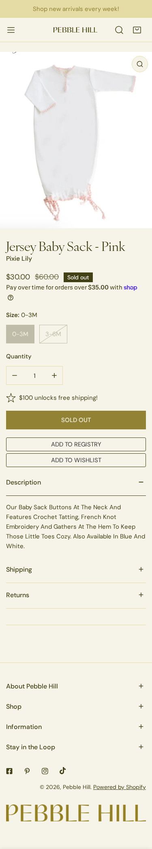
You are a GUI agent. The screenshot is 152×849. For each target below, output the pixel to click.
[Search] (119, 30)
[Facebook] (9, 771)
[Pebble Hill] (75, 29)
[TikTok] (63, 770)
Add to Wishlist (76, 460)
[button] (137, 30)
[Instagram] (45, 771)
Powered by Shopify (119, 787)
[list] (76, 140)
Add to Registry (76, 444)
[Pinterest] (27, 771)
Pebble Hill (76, 787)
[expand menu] (11, 30)
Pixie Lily (19, 258)
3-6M (53, 334)
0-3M (20, 334)
